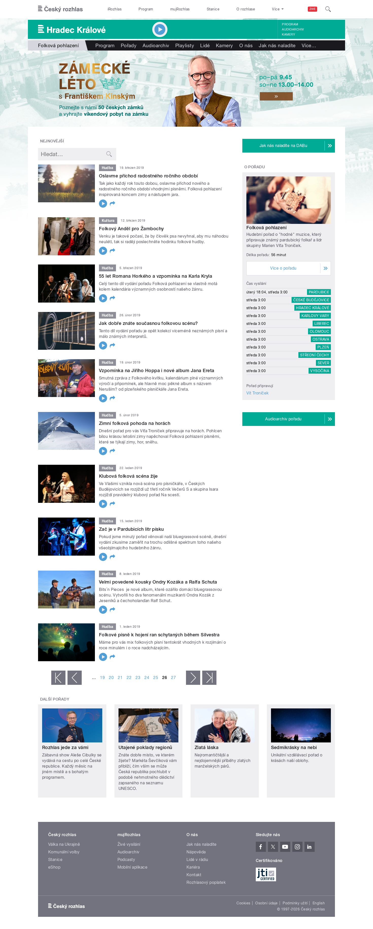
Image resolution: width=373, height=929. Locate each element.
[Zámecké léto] (186, 89)
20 (111, 677)
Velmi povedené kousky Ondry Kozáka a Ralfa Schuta (158, 582)
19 (102, 677)
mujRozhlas (180, 9)
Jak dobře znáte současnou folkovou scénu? (148, 323)
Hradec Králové (312, 308)
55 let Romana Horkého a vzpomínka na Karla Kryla (155, 276)
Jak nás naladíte (277, 45)
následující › (193, 678)
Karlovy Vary (315, 316)
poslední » (209, 678)
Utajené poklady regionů (145, 747)
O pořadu (254, 167)
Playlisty (184, 45)
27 (173, 677)
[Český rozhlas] (60, 9)
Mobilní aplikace (132, 867)
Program (146, 9)
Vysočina (319, 371)
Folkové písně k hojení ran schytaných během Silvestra (159, 634)
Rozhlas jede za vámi (65, 747)
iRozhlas (115, 9)
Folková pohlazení (266, 227)
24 (146, 677)
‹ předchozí (74, 678)
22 (129, 677)
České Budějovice (311, 300)
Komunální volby (63, 852)
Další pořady (55, 699)
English (319, 903)
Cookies (243, 903)
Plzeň (323, 347)
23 (137, 677)
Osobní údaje (266, 903)
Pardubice (319, 292)
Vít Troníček (257, 393)
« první (58, 678)
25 (155, 677)
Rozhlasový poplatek (206, 882)
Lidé (205, 45)
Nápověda (196, 852)
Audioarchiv (293, 29)
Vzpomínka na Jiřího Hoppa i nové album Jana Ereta (156, 370)
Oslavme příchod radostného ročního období (148, 175)
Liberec (321, 324)
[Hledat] (328, 9)
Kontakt (194, 874)
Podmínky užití (295, 903)
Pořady (129, 45)
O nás (246, 45)
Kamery (288, 34)
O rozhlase (245, 9)
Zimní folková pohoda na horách (134, 423)
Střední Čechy (314, 355)
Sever (323, 363)
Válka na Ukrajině (64, 844)
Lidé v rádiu (197, 859)
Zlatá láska (206, 747)
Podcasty (126, 859)
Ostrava (321, 339)
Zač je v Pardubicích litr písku (131, 529)
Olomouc (319, 331)
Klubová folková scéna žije (128, 476)
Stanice (213, 9)
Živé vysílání (128, 844)
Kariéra (193, 867)
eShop (54, 867)
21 (120, 677)
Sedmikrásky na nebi (294, 747)
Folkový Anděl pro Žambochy (131, 228)
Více (309, 45)
